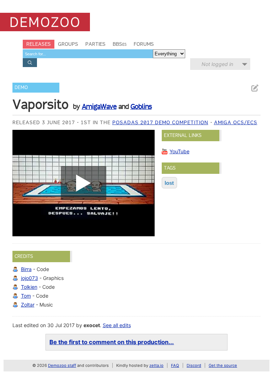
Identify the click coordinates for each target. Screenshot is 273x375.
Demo (21, 87)
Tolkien (29, 287)
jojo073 (29, 278)
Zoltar (27, 305)
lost (169, 183)
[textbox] (88, 53)
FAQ (175, 365)
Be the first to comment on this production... (111, 342)
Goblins (141, 106)
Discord (194, 365)
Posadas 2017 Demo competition (160, 122)
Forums (144, 44)
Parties (95, 44)
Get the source (223, 365)
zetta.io (156, 365)
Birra (26, 269)
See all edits (117, 325)
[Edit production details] (254, 88)
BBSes (120, 44)
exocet (92, 325)
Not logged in (217, 64)
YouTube (179, 151)
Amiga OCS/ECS (235, 122)
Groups (68, 44)
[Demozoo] (45, 22)
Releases (38, 44)
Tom (26, 296)
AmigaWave (99, 106)
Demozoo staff (62, 365)
